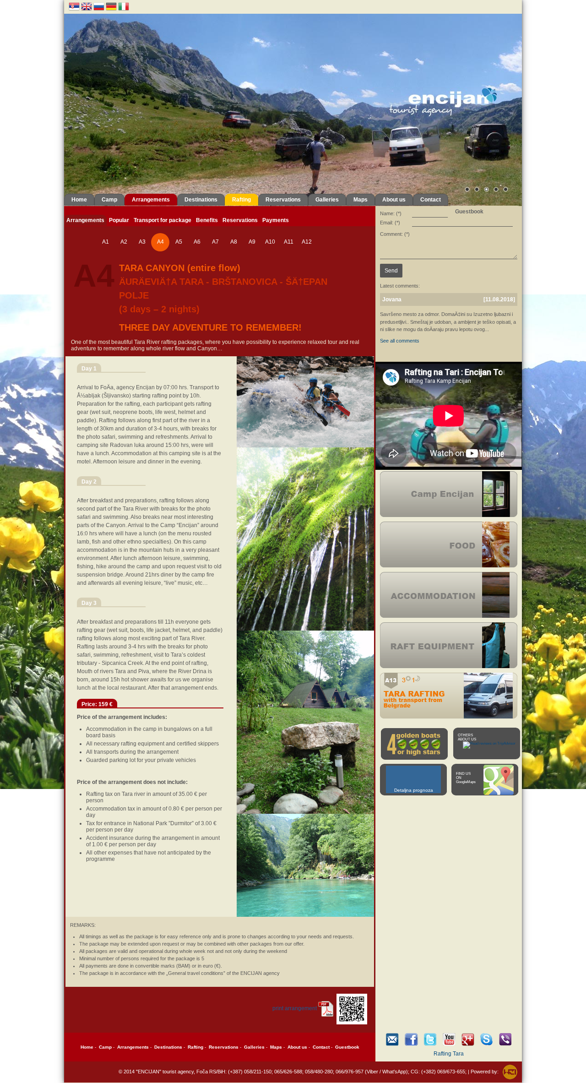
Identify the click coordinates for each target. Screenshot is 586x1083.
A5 (178, 242)
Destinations (200, 199)
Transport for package (162, 220)
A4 (160, 242)
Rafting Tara (449, 1053)
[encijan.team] (486, 1039)
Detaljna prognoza (413, 790)
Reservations (283, 199)
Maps (360, 199)
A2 (123, 242)
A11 (288, 242)
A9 (252, 242)
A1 (105, 242)
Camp (109, 199)
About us (394, 199)
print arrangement (294, 1008)
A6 (197, 242)
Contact (430, 199)
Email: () (390, 222)
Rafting (241, 199)
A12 (307, 242)
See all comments (399, 340)
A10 (270, 242)
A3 (142, 242)
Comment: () (395, 234)
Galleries (327, 199)
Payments (275, 220)
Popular (119, 220)
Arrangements (151, 199)
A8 (233, 242)
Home (79, 199)
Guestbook (347, 1047)
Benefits (207, 220)
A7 (215, 242)
